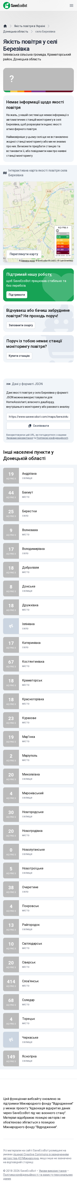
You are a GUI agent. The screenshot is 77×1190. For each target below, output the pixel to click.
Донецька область (15, 31)
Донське (28, 586)
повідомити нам (41, 151)
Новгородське (33, 812)
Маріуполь (29, 755)
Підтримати (17, 294)
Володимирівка (33, 549)
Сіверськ (29, 962)
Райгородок (31, 925)
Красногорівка (33, 699)
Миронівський (32, 793)
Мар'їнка (28, 737)
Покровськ (30, 906)
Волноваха (30, 530)
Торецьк (28, 1019)
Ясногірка (29, 1056)
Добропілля (30, 567)
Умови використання (53, 1170)
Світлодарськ (32, 943)
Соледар (28, 1000)
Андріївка (29, 473)
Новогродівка (32, 831)
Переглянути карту (24, 254)
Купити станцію (19, 355)
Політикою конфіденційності (52, 438)
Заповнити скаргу (21, 325)
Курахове (29, 718)
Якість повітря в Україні (29, 26)
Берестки (29, 511)
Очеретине (30, 887)
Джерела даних (28, 261)
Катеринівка (31, 643)
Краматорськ (32, 680)
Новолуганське (33, 849)
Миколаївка (31, 774)
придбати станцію (44, 146)
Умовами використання (19, 438)
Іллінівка (28, 624)
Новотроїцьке (32, 868)
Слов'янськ (30, 981)
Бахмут (27, 492)
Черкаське (30, 1037)
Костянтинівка (33, 661)
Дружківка (30, 605)
